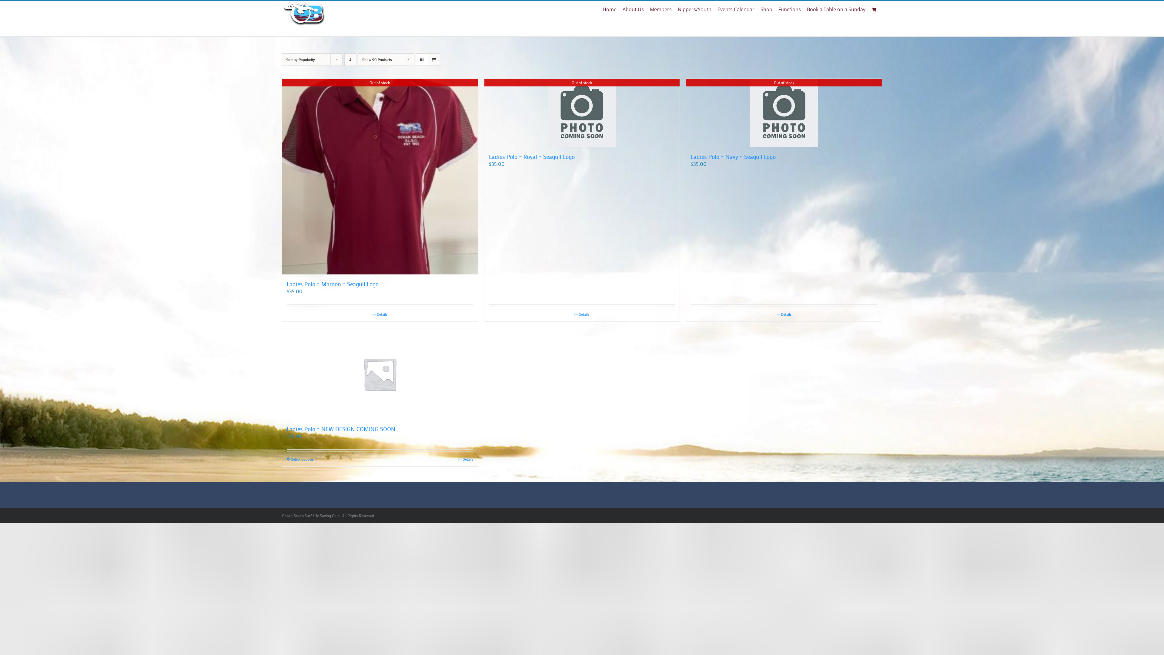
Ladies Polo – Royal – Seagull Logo (532, 156)
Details (382, 314)
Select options (302, 459)
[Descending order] (350, 59)
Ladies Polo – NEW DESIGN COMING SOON (341, 429)
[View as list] (434, 60)
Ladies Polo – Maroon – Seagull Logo (333, 284)
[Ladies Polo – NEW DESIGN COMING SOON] (380, 373)
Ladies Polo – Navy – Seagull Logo (733, 156)
